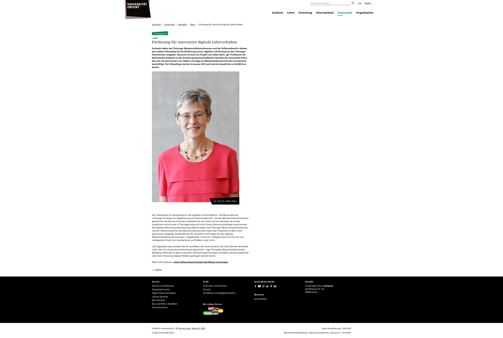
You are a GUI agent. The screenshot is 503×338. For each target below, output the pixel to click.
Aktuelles (182, 24)
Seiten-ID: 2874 (198, 328)
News (192, 24)
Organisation (364, 12)
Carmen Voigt (184, 328)
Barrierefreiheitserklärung (296, 332)
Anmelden (346, 332)
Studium (277, 12)
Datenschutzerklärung (319, 332)
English (368, 3)
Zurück (158, 270)
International (325, 12)
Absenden (353, 3)
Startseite (156, 24)
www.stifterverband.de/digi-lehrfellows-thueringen (201, 262)
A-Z (359, 3)
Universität (345, 12)
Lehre (291, 12)
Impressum (335, 332)
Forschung (305, 12)
